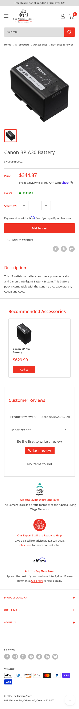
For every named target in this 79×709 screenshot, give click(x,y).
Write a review (39, 450)
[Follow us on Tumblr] (55, 657)
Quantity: (10, 205)
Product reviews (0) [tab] (23, 417)
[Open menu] (6, 16)
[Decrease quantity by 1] (23, 205)
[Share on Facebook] (56, 249)
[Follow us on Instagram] (15, 657)
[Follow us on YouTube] (31, 657)
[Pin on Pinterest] (64, 249)
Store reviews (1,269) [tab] (55, 417)
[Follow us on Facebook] (7, 657)
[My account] (63, 16)
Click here (25, 545)
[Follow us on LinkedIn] (47, 657)
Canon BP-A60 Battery (21, 350)
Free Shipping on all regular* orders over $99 (39, 2)
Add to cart (39, 228)
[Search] (69, 32)
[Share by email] (72, 249)
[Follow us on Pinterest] (23, 657)
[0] (71, 16)
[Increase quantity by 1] (46, 205)
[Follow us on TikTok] (39, 657)
